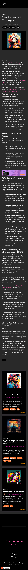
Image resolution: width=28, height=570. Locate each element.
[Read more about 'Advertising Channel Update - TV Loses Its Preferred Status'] (14, 426)
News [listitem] (9, 460)
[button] (26, 3)
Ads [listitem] (18, 409)
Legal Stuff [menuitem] (8, 563)
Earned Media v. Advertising (13, 491)
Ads (18, 27)
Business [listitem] (6, 409)
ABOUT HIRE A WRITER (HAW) (13, 524)
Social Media (12, 27)
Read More (22, 412)
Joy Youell (8, 494)
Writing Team (8, 24)
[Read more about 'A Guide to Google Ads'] (14, 380)
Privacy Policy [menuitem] (18, 563)
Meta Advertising (14, 63)
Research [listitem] (19, 458)
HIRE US (13, 518)
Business (5, 27)
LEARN (13, 530)
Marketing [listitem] (12, 409)
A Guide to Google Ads (11, 395)
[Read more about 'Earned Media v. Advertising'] (14, 477)
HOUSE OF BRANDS (13, 536)
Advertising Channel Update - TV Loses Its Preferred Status (13, 442)
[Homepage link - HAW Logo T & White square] (14, 560)
